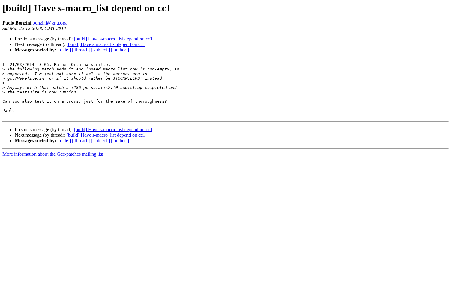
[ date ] (64, 49)
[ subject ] (100, 49)
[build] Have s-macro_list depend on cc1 (113, 38)
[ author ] (120, 49)
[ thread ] (81, 49)
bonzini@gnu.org (50, 22)
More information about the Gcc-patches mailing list (52, 154)
